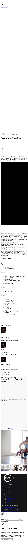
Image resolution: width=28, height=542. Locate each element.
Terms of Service (5, 112)
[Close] (2, 515)
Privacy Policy (13, 112)
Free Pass (6, 130)
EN (4, 70)
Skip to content (4, 7)
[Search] (2, 66)
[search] (21, 519)
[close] (2, 60)
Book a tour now (9, 507)
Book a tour (3, 470)
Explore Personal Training (7, 428)
